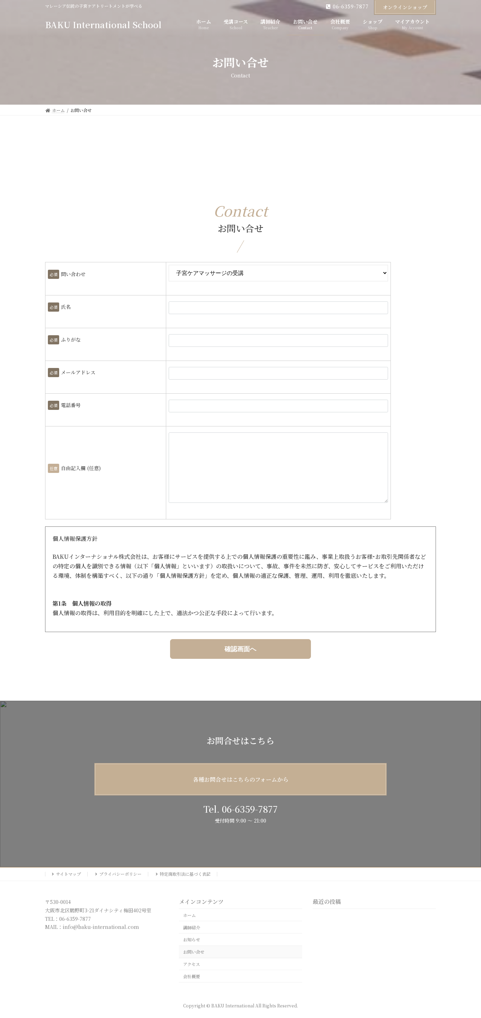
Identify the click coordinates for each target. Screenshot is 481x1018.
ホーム (189, 915)
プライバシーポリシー (120, 874)
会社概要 (191, 976)
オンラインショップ (405, 7)
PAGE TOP (463, 980)
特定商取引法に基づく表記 (185, 874)
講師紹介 (191, 927)
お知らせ (191, 940)
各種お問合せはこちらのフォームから (240, 779)
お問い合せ (193, 952)
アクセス (191, 964)
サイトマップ (68, 874)
